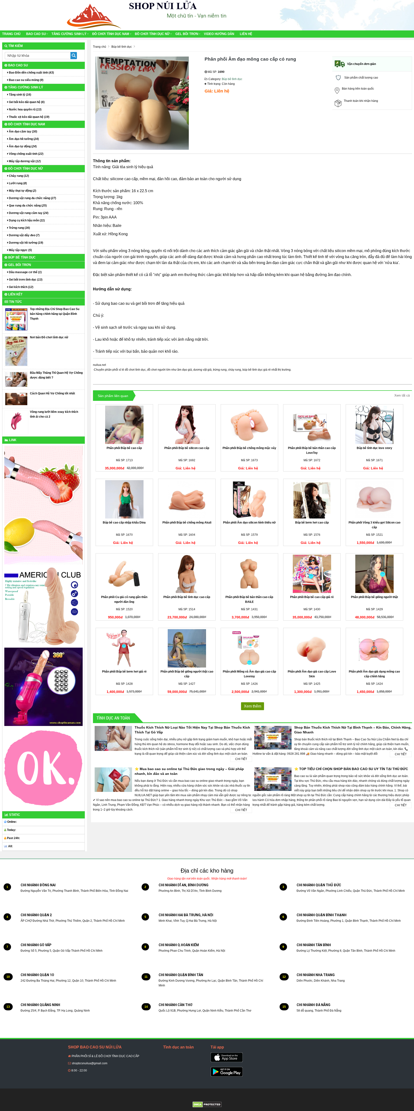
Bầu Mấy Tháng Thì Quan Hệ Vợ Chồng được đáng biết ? (56, 375)
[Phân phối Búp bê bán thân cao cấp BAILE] (249, 574)
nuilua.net (99, 365)
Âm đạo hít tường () (23, 139)
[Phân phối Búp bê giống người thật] (374, 574)
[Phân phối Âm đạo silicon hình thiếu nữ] (249, 499)
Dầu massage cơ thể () (25, 272)
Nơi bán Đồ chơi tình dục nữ (49, 337)
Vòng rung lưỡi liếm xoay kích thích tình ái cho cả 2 (54, 414)
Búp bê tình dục (232, 79)
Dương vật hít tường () (25, 242)
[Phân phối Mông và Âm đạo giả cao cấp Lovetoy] (249, 648)
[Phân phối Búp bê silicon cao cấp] (187, 425)
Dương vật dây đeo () (24, 235)
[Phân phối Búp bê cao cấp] (124, 425)
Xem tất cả (402, 395)
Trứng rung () (19, 228)
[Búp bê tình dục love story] (374, 425)
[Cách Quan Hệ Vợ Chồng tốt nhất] (16, 399)
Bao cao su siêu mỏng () (25, 80)
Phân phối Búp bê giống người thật (374, 597)
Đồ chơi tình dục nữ (152, 34)
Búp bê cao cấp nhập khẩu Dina (124, 522)
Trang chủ (11, 34)
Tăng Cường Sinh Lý (69, 34)
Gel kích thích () (20, 287)
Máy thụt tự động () (22, 190)
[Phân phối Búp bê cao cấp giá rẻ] (312, 574)
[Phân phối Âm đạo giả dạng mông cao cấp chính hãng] (374, 648)
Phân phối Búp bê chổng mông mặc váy (249, 448)
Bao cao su (36, 34)
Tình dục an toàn (113, 718)
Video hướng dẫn (219, 34)
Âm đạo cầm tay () (22, 131)
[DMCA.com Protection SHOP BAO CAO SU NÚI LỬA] (207, 1104)
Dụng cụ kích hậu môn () (26, 220)
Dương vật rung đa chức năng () (32, 198)
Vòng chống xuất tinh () (25, 153)
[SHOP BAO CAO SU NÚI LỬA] (93, 15)
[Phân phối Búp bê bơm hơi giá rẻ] (124, 648)
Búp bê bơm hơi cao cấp (312, 522)
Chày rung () (18, 176)
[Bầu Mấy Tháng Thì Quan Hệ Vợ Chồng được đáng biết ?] (16, 379)
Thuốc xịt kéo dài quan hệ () (28, 117)
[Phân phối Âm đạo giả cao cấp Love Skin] (312, 648)
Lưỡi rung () (17, 183)
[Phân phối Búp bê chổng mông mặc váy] (249, 425)
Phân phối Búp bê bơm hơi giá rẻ (124, 671)
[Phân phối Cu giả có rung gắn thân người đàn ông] (124, 574)
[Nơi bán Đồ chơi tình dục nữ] (16, 351)
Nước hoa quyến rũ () (24, 109)
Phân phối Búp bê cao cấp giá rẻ (312, 597)
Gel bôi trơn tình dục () (25, 279)
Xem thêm (252, 706)
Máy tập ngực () (20, 250)
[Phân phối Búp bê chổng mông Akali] (187, 499)
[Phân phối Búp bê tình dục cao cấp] (187, 574)
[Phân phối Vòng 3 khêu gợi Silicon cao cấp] (374, 499)
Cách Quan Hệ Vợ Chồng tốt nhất (52, 393)
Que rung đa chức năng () (27, 205)
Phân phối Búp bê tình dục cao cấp (186, 597)
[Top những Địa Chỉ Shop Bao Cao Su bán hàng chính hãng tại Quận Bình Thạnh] (16, 319)
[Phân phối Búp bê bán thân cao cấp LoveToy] (312, 425)
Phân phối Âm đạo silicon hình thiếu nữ (249, 522)
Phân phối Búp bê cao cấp (124, 448)
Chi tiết (241, 759)
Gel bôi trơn (186, 34)
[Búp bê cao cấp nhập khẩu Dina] (124, 499)
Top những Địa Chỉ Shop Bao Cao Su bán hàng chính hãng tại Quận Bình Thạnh (54, 313)
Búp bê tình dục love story (374, 448)
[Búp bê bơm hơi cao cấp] (312, 499)
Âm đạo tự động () (22, 146)
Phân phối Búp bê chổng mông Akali (186, 522)
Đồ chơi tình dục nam (110, 34)
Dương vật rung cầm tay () (28, 213)
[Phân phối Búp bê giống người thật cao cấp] (187, 648)
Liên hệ (246, 34)
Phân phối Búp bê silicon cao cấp (186, 448)
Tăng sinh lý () (19, 94)
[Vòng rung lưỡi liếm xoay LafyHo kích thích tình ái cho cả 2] (16, 422)
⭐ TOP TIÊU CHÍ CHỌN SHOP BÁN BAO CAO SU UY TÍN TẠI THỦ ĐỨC (351, 769)
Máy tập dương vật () (24, 161)
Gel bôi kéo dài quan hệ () (26, 102)
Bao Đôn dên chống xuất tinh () (31, 72)
